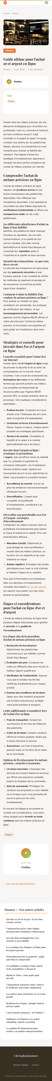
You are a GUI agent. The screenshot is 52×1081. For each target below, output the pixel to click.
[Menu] (46, 2)
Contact (35, 1065)
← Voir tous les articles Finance (19, 883)
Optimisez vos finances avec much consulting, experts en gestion (22, 1020)
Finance (15, 13)
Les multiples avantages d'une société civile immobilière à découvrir (24, 967)
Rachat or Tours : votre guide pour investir (22, 977)
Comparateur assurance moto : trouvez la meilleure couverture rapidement (25, 986)
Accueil (6, 13)
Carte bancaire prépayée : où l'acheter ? (25, 1012)
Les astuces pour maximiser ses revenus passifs (25, 995)
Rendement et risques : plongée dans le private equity (25, 1005)
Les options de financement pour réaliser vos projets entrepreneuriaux (24, 1030)
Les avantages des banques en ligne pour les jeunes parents (26, 949)
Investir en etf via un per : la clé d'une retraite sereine (24, 921)
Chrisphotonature (26, 1056)
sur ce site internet (36, 586)
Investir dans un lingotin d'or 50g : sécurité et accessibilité (23, 939)
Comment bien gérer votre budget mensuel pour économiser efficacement (25, 930)
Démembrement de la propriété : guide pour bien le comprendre (25, 958)
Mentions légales (20, 1065)
